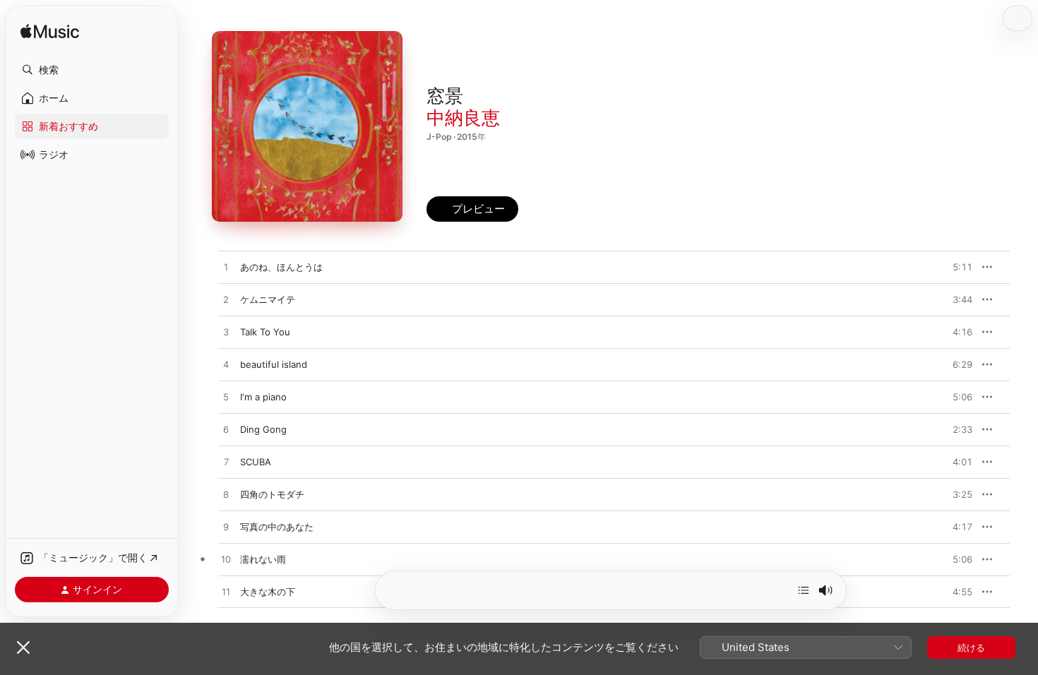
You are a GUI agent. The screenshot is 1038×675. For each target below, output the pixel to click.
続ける (971, 647)
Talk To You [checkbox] (265, 332)
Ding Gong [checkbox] (263, 429)
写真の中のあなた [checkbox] (277, 526)
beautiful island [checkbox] (273, 364)
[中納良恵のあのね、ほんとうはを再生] (226, 267)
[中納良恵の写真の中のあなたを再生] (226, 527)
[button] (92, 70)
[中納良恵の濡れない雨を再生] (226, 560)
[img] (49, 32)
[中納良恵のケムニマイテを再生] (226, 300)
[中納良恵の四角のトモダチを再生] (226, 495)
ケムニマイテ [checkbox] (267, 299)
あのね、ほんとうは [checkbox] (281, 267)
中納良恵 (463, 118)
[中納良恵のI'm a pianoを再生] (226, 397)
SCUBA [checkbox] (255, 461)
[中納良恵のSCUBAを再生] (226, 462)
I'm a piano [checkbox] (263, 396)
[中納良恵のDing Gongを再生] (226, 430)
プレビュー (954, 267)
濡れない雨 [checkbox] (263, 559)
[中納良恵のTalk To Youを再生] (226, 332)
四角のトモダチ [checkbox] (272, 494)
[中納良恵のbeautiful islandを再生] (226, 365)
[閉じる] (23, 647)
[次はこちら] (803, 590)
